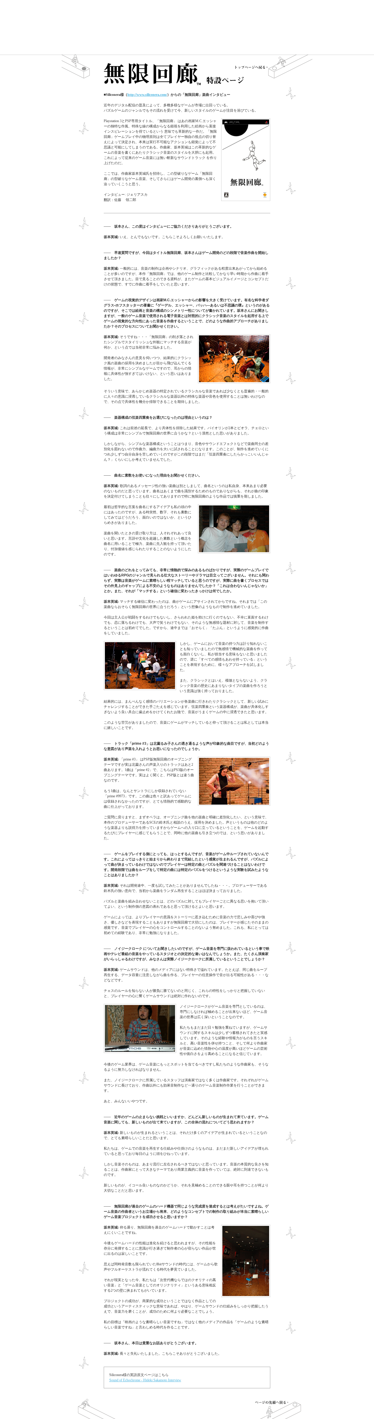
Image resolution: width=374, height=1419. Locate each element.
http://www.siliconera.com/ (147, 95)
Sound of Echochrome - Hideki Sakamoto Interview (145, 1380)
